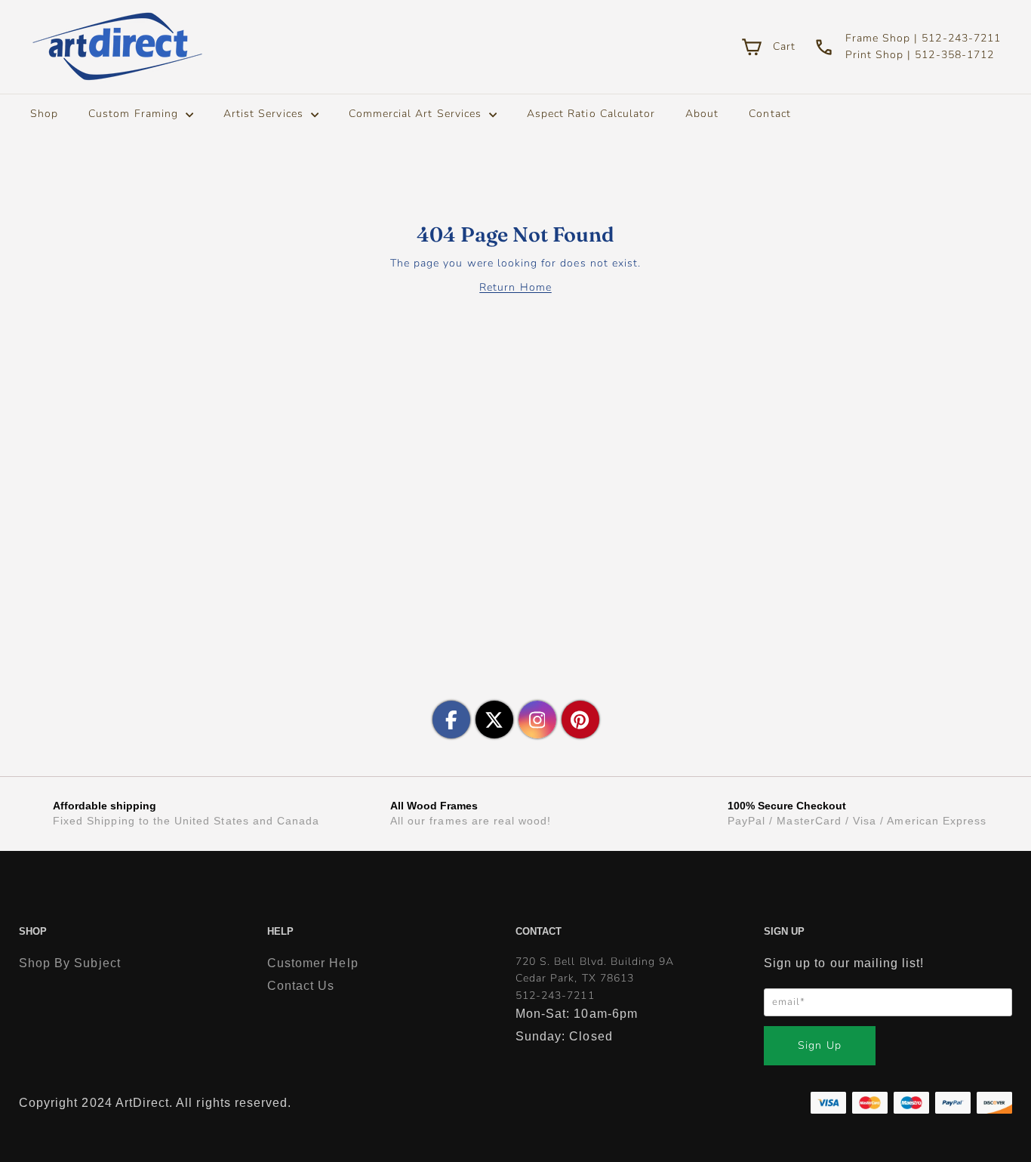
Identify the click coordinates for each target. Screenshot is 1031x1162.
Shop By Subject (70, 963)
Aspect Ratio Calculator (591, 113)
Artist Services (265, 113)
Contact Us (301, 985)
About (702, 113)
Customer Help (313, 963)
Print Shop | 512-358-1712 (919, 55)
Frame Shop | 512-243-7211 (923, 38)
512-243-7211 (555, 995)
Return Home (515, 287)
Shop (44, 113)
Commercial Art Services (417, 113)
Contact (769, 113)
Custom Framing (135, 113)
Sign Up (819, 1045)
